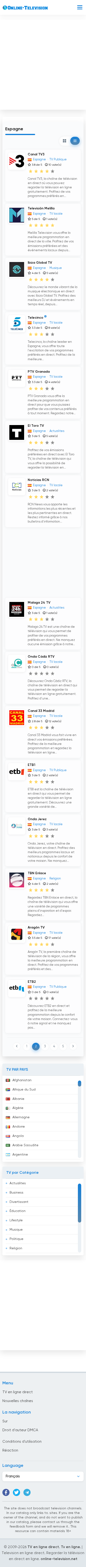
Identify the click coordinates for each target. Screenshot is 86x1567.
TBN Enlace (37, 873)
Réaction (10, 1450)
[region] (43, 1119)
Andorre (18, 1126)
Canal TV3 (36, 154)
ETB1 (31, 765)
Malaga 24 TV (39, 602)
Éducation (18, 1211)
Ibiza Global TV (40, 262)
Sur (5, 1421)
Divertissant (19, 1202)
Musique (16, 1229)
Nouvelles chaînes (17, 1401)
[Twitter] (16, 1492)
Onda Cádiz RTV (41, 656)
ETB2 (32, 981)
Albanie (18, 1099)
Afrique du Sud (24, 1089)
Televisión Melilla (41, 208)
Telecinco (35, 317)
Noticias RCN (38, 480)
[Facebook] (6, 1492)
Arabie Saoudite (25, 1145)
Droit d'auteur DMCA (20, 1430)
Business (16, 1192)
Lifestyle (16, 1220)
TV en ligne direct (17, 1392)
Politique (16, 1239)
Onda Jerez (37, 819)
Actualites (18, 1183)
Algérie (17, 1108)
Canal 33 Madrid (41, 711)
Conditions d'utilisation (22, 1441)
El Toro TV (36, 425)
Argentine (20, 1154)
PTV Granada (39, 371)
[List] (75, 141)
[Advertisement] (43, 64)
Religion (16, 1248)
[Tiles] (64, 141)
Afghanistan (22, 1080)
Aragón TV (36, 927)
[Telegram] (27, 1492)
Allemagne (21, 1117)
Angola (18, 1136)
